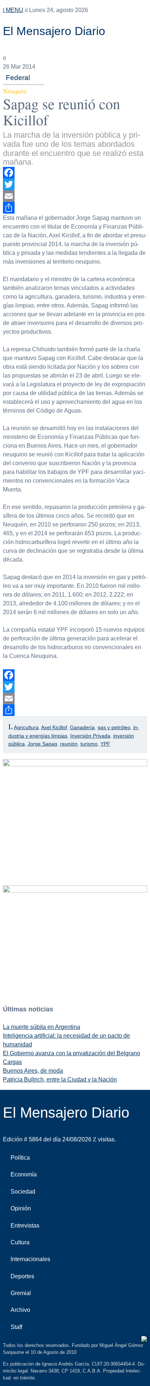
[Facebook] (75, 173)
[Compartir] (75, 208)
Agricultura (26, 727)
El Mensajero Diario (54, 31)
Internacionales (30, 1259)
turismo (89, 744)
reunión (69, 744)
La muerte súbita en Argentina (41, 1027)
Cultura (20, 1242)
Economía (24, 1174)
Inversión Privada (90, 736)
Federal (18, 77)
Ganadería (82, 727)
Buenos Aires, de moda (33, 1071)
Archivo (20, 1310)
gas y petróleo (114, 727)
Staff (16, 1327)
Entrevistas (25, 1225)
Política (20, 1158)
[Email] (75, 196)
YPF (105, 744)
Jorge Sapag (42, 744)
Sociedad (23, 1191)
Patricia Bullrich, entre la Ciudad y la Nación (60, 1079)
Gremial (21, 1293)
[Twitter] (75, 184)
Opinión (21, 1208)
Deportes (22, 1276)
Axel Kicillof (54, 727)
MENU (13, 10)
